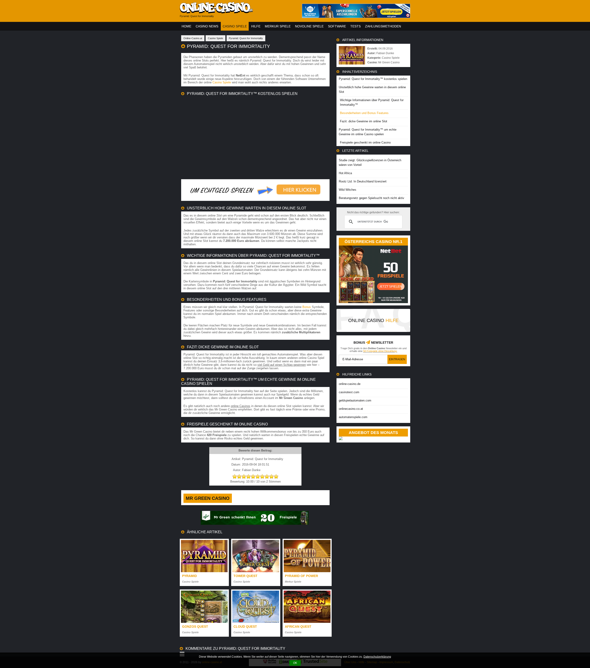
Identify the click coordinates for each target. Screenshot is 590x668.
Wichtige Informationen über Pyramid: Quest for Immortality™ (372, 102)
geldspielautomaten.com (355, 400)
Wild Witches (347, 189)
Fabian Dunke (385, 53)
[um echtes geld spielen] (255, 197)
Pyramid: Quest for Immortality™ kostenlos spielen (373, 79)
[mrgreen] (255, 523)
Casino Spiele (235, 26)
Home (186, 26)
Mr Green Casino (208, 498)
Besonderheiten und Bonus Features (364, 113)
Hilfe (255, 26)
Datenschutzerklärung (377, 656)
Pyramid (189, 576)
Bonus (306, 307)
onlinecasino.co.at (351, 408)
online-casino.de (349, 384)
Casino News (207, 26)
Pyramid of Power (301, 576)
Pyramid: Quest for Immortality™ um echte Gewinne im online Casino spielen (367, 132)
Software (337, 26)
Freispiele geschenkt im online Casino (365, 142)
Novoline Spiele (309, 26)
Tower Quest (245, 576)
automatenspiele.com (353, 417)
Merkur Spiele (278, 26)
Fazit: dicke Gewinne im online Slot (363, 121)
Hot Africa (345, 173)
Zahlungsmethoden (383, 26)
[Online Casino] (237, 11)
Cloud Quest (245, 626)
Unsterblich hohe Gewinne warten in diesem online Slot (372, 89)
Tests (355, 26)
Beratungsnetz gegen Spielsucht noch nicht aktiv (371, 198)
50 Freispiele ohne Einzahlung (380, 351)
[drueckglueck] (356, 16)
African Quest (298, 626)
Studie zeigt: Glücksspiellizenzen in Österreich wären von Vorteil (370, 162)
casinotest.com (349, 392)
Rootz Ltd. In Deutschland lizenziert (362, 181)
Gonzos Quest (195, 626)
